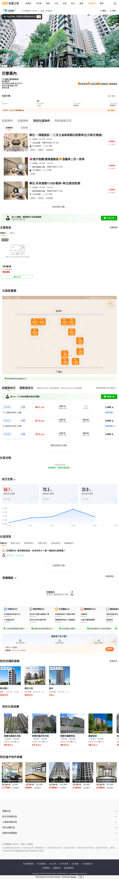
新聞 (101, 3)
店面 (64, 3)
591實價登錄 (28, 864)
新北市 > (36, 11)
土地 (56, 3)
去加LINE (111, 218)
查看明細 (108, 413)
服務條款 (57, 868)
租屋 (48, 3)
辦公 (73, 3)
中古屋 (38, 3)
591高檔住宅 (87, 864)
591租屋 (75, 864)
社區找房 (91, 3)
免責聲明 (46, 868)
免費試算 (110, 649)
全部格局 (113, 227)
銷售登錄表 (105, 388)
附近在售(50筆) (58, 207)
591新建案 (41, 864)
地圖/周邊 (109, 576)
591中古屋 (64, 864)
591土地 (52, 864)
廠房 (81, 3)
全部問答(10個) (58, 565)
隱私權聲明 (68, 868)
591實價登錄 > (27, 11)
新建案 (28, 3)
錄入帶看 (111, 110)
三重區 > (42, 11)
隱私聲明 (73, 877)
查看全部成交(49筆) (58, 445)
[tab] (9, 127)
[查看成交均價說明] (21, 83)
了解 (38, 17)
